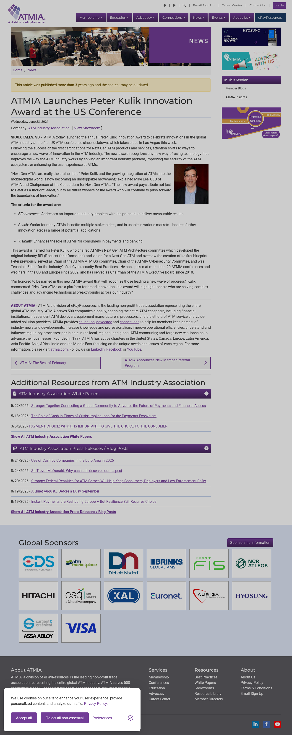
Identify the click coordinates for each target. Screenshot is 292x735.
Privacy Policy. (96, 703)
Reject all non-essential (65, 717)
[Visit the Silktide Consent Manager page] (130, 718)
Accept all (24, 717)
